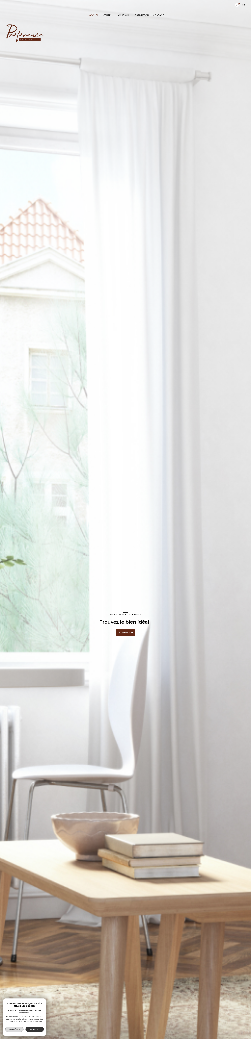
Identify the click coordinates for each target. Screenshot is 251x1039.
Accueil (94, 15)
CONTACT (158, 15)
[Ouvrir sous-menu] (112, 15)
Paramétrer (14, 1029)
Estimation (142, 15)
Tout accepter (35, 1029)
